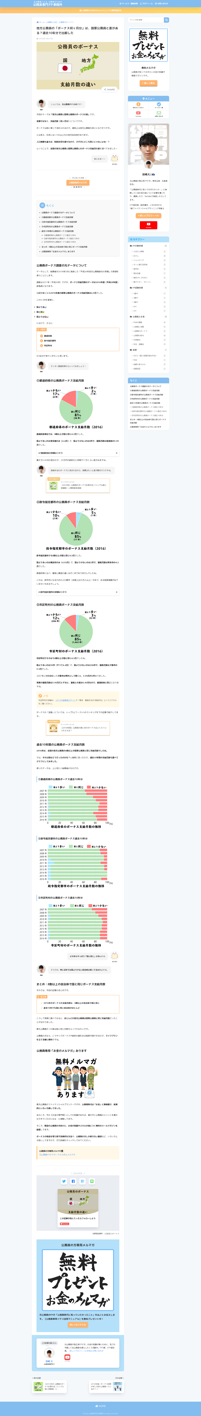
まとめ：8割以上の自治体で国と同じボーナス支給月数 (64, 247)
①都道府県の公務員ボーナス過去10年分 (60, 235)
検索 (166, 20)
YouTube (67, 1361)
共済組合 (149, 340)
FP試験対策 (149, 287)
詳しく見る (149, 83)
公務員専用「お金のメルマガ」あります (58, 251)
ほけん (149, 256)
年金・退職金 (149, 344)
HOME (102, 1406)
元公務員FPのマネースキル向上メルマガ (57, 1154)
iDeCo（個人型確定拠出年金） (149, 355)
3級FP (149, 302)
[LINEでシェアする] (92, 1181)
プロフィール (147, 3)
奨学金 (149, 269)
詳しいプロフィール (149, 215)
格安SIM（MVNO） (149, 277)
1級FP (149, 293)
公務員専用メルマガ (78, 182)
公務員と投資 (149, 327)
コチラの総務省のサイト (65, 700)
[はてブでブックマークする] (82, 1181)
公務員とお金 (150, 316)
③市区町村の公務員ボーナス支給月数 (57, 226)
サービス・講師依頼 (130, 3)
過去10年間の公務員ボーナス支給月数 (58, 231)
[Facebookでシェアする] (73, 1181)
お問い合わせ (162, 3)
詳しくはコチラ (77, 1324)
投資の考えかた (149, 364)
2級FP (149, 298)
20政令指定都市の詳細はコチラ (52, 592)
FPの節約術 (150, 245)
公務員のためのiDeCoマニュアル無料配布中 (102, 10)
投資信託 (149, 368)
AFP (149, 306)
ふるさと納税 (149, 251)
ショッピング (149, 260)
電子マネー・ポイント (149, 282)
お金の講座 (149, 322)
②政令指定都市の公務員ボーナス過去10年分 (61, 238)
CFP (149, 311)
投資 (149, 349)
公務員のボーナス (111, 1233)
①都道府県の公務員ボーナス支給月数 (57, 217)
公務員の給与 (149, 335)
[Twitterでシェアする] (64, 1181)
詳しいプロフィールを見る (81, 1351)
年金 (149, 360)
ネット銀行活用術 (149, 264)
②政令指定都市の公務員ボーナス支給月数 (59, 222)
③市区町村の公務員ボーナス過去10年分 (60, 242)
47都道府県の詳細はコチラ (50, 453)
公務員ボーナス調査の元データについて (58, 212)
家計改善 (149, 273)
